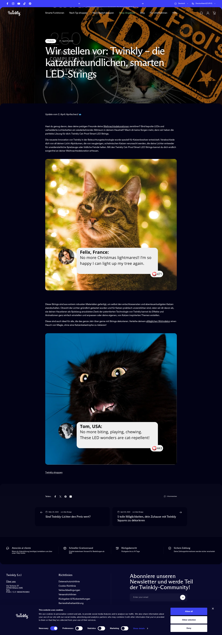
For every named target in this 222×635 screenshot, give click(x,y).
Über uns (11, 581)
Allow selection (189, 620)
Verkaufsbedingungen (69, 590)
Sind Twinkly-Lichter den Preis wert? (67, 516)
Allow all (189, 611)
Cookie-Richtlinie (67, 586)
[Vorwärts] (142, 3)
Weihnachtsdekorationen (116, 126)
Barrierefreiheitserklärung (71, 603)
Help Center (133, 3)
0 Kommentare (172, 496)
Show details (139, 628)
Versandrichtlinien (67, 595)
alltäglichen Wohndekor (158, 321)
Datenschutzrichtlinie (69, 582)
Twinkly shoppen (54, 472)
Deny (189, 628)
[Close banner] (213, 608)
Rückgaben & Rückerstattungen (74, 599)
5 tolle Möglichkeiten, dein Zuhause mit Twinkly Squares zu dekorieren (146, 518)
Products (51, 41)
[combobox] (181, 3)
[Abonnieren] (182, 597)
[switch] (79, 628)
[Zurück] (79, 3)
